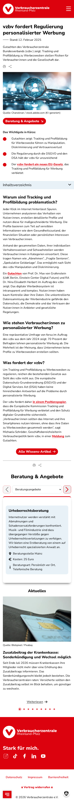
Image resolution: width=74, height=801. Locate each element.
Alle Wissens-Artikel (34, 451)
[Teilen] (10, 66)
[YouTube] (43, 756)
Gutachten (15, 273)
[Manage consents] (66, 793)
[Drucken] (4, 66)
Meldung (58, 436)
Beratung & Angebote (22, 121)
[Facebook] (24, 756)
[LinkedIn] (33, 756)
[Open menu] (7, 794)
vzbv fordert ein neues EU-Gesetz (40, 164)
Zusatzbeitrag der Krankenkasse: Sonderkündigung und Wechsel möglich (37, 654)
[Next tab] (67, 489)
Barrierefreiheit (58, 777)
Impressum (35, 777)
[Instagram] (5, 756)
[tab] (19, 709)
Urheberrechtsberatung (28, 510)
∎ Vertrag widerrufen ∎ (37, 787)
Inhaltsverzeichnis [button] (17, 185)
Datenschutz (14, 777)
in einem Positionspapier (49, 402)
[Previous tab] (7, 489)
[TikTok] (15, 756)
